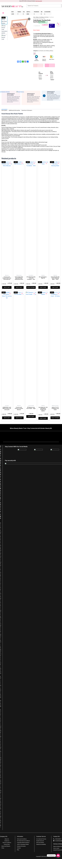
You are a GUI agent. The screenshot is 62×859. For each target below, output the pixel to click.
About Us (7, 839)
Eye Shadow (47, 17)
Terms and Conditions (22, 839)
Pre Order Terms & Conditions (23, 840)
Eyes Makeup (41, 17)
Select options (31, 287)
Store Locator (56, 848)
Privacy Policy (7, 844)
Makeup (19, 13)
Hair (24, 13)
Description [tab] (4, 110)
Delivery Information (21, 846)
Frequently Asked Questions (23, 842)
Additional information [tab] (14, 110)
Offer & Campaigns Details (23, 844)
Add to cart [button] (7, 287)
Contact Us (6, 840)
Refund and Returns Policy (6, 847)
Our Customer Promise (41, 839)
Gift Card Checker (40, 842)
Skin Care (12, 13)
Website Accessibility (41, 844)
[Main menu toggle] (3, 13)
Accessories (47, 13)
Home (34, 17)
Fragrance (36, 13)
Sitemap (19, 848)
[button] (34, 53)
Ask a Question (43, 22)
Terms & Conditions (6, 842)
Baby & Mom (28, 13)
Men (41, 13)
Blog (18, 849)
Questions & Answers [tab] (26, 110)
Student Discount (40, 840)
